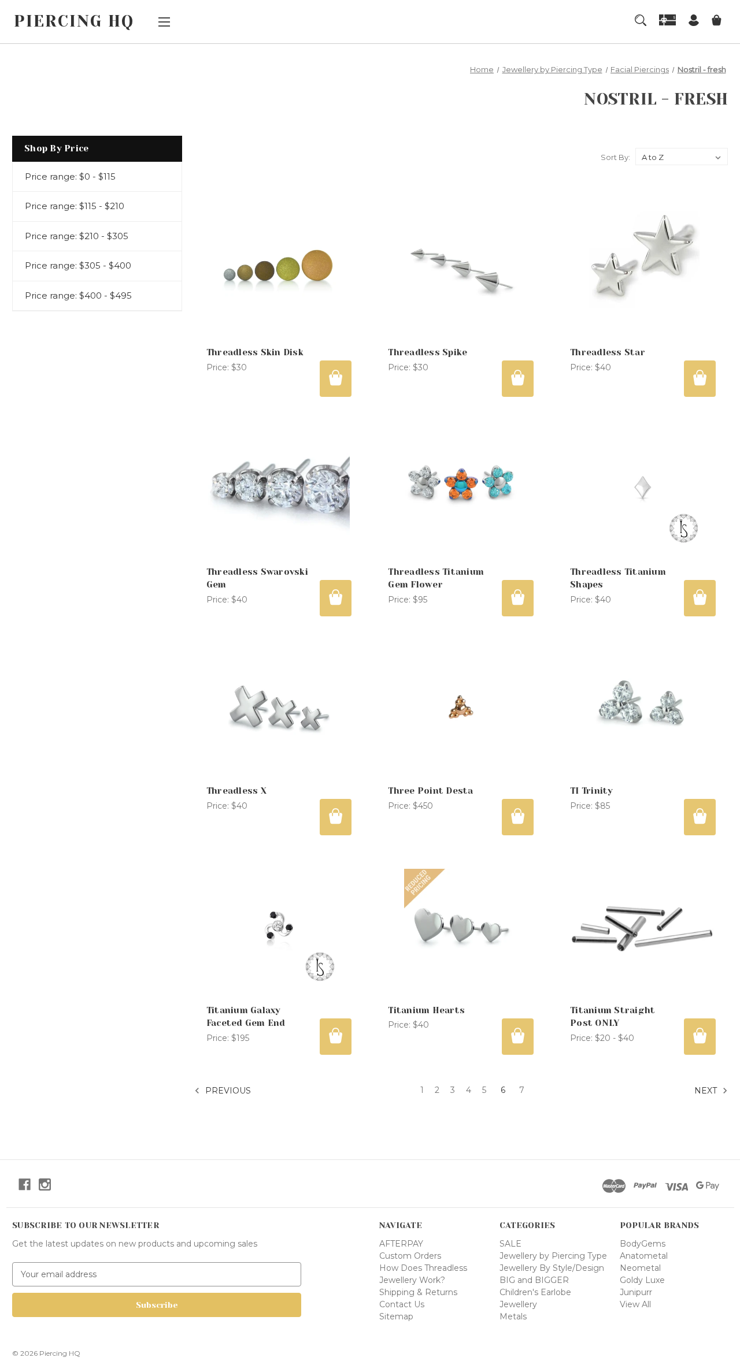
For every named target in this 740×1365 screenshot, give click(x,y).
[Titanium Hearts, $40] (461, 926)
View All (635, 1304)
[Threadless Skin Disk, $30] (279, 268)
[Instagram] (45, 1184)
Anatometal (644, 1256)
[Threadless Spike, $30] (461, 268)
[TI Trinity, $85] (643, 707)
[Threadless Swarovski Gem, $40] (279, 487)
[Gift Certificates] (668, 20)
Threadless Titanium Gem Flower (436, 578)
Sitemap (396, 1316)
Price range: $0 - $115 (70, 176)
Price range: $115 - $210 (74, 205)
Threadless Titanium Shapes (618, 578)
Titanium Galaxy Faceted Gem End (246, 1017)
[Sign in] (693, 21)
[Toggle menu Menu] (164, 22)
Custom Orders (410, 1256)
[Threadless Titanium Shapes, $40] (643, 487)
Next (706, 1090)
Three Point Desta (430, 791)
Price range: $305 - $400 (78, 265)
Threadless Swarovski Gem (257, 578)
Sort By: (615, 157)
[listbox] (681, 156)
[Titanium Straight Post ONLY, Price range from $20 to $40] (643, 926)
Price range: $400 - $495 (78, 295)
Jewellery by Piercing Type (553, 1256)
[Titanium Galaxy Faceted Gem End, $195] (279, 926)
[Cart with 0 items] (716, 21)
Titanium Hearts (426, 1010)
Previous (227, 1090)
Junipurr (636, 1292)
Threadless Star (607, 352)
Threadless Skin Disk (255, 352)
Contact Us (401, 1304)
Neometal (640, 1268)
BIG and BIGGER (534, 1280)
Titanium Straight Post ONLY (612, 1017)
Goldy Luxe (642, 1280)
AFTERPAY (401, 1243)
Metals (513, 1316)
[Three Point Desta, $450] (461, 707)
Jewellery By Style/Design (552, 1268)
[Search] (640, 20)
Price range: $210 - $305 (76, 235)
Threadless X (236, 791)
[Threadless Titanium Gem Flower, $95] (461, 487)
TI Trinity (591, 791)
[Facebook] (24, 1184)
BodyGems (642, 1243)
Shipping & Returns (418, 1292)
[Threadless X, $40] (279, 707)
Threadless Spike (427, 352)
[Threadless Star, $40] (643, 268)
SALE (510, 1243)
